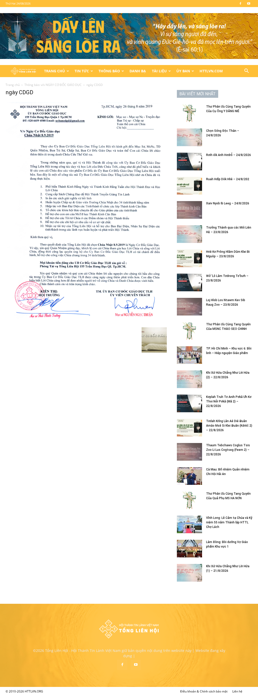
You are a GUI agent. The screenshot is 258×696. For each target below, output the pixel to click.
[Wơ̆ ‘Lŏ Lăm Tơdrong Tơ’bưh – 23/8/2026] (189, 282)
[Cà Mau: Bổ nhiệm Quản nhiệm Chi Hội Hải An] (189, 476)
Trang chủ (13, 85)
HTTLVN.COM (211, 71)
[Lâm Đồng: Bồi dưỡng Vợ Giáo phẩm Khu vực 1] (189, 548)
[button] (246, 71)
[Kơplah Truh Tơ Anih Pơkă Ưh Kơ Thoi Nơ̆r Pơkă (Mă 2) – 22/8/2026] (189, 403)
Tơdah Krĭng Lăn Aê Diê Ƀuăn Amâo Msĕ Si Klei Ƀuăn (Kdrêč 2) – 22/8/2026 (229, 425)
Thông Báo (109, 71)
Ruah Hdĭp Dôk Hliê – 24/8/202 (227, 179)
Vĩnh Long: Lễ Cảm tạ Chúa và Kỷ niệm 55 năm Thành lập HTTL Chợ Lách (229, 522)
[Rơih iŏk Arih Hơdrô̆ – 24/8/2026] (189, 161)
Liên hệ (237, 691)
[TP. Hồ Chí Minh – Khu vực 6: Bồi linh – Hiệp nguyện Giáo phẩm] (189, 355)
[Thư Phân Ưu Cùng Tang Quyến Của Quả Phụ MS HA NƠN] (189, 500)
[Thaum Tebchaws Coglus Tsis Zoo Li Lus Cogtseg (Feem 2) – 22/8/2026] (189, 452)
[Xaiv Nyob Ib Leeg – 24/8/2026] (189, 210)
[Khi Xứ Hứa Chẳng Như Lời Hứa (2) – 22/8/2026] (189, 379)
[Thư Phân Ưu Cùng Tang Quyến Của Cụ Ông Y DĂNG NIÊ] (189, 113)
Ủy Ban (183, 71)
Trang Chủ (54, 71)
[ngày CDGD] (86, 322)
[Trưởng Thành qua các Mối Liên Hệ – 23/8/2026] (189, 234)
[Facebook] (240, 3)
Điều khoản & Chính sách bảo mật (204, 691)
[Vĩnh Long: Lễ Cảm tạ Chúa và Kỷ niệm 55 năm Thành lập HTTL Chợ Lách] (189, 524)
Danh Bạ (138, 71)
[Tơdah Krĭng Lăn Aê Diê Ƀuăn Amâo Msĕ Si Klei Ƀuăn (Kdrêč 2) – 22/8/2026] (189, 427)
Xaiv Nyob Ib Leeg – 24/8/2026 (227, 203)
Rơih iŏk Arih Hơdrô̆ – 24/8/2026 (228, 155)
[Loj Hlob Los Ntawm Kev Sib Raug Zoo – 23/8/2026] (189, 306)
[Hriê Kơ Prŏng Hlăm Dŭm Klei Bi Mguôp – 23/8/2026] (189, 258)
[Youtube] (248, 3)
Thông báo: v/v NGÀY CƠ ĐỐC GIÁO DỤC (53, 85)
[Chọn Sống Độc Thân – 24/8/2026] (189, 137)
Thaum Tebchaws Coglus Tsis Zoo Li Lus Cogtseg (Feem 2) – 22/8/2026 (228, 450)
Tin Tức (82, 71)
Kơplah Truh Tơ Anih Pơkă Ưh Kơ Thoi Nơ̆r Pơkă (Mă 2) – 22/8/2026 (228, 401)
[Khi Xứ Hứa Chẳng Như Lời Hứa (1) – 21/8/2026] (189, 573)
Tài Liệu (159, 71)
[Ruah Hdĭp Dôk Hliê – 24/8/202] (189, 186)
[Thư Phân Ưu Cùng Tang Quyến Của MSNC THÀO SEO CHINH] (189, 331)
